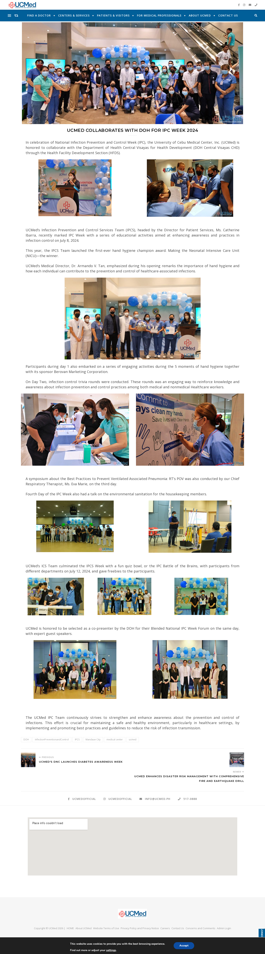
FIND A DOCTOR (39, 15)
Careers (165, 928)
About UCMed (200, 15)
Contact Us (228, 15)
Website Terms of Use (106, 928)
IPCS (77, 739)
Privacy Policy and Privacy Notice (140, 928)
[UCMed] (132, 914)
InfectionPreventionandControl (52, 739)
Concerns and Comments (200, 928)
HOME (70, 928)
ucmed (132, 739)
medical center (115, 739)
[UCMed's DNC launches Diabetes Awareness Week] (28, 760)
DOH (26, 739)
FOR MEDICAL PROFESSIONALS (159, 15)
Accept (183, 945)
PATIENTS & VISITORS (113, 15)
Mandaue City (93, 739)
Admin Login (224, 928)
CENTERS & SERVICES (74, 15)
